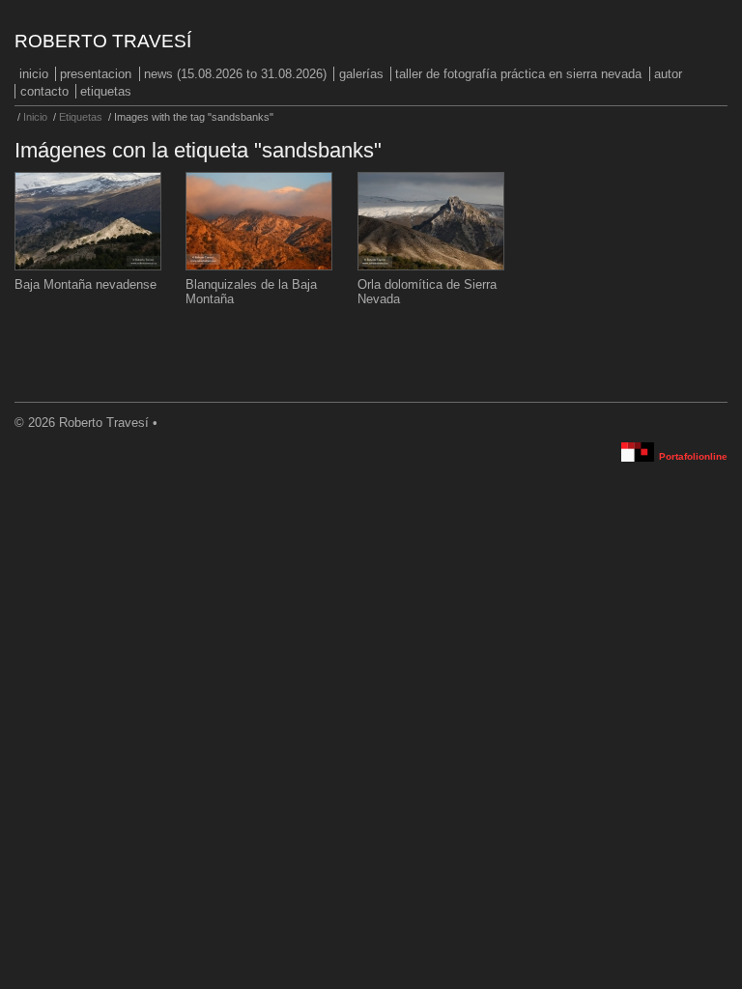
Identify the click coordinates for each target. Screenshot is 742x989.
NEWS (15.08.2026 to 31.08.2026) (235, 74)
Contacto (44, 91)
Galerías (361, 74)
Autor (668, 74)
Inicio (33, 74)
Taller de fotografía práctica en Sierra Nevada (518, 74)
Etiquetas (105, 91)
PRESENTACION (95, 74)
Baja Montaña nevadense (85, 284)
